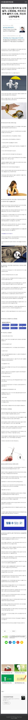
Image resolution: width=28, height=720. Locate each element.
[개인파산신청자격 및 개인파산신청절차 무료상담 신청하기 (12, 622)
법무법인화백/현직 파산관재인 (9, 27)
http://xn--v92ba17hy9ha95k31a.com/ (10, 35)
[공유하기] (7, 631)
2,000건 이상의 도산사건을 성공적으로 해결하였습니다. (9, 30)
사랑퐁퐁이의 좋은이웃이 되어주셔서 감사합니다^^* (11, 699)
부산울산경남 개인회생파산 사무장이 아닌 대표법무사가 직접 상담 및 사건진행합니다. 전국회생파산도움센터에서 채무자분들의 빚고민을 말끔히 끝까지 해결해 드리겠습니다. (14, 40)
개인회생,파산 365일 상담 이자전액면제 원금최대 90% (13, 38)
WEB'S (16, 718)
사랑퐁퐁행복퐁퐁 (7, 2)
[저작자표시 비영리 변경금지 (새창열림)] (18, 631)
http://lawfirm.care (7, 25)
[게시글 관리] (9, 631)
